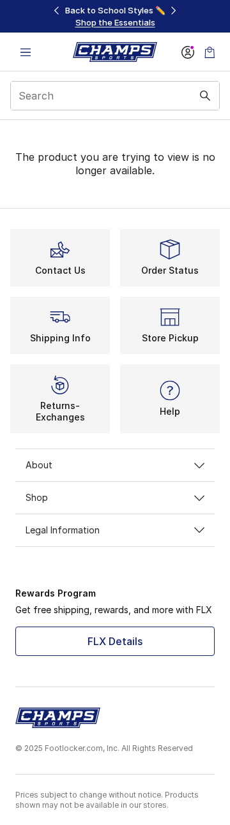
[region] (115, 16)
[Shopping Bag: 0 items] (209, 52)
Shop (37, 497)
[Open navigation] (25, 52)
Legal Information (63, 529)
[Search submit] (205, 96)
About (39, 464)
